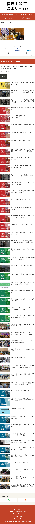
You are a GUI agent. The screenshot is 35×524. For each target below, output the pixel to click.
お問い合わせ (17, 518)
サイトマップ (17, 509)
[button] (8, 54)
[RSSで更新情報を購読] (26, 500)
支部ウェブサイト (17, 513)
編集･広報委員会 (17, 516)
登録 (3, 76)
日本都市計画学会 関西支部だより (17, 511)
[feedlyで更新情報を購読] (8, 500)
